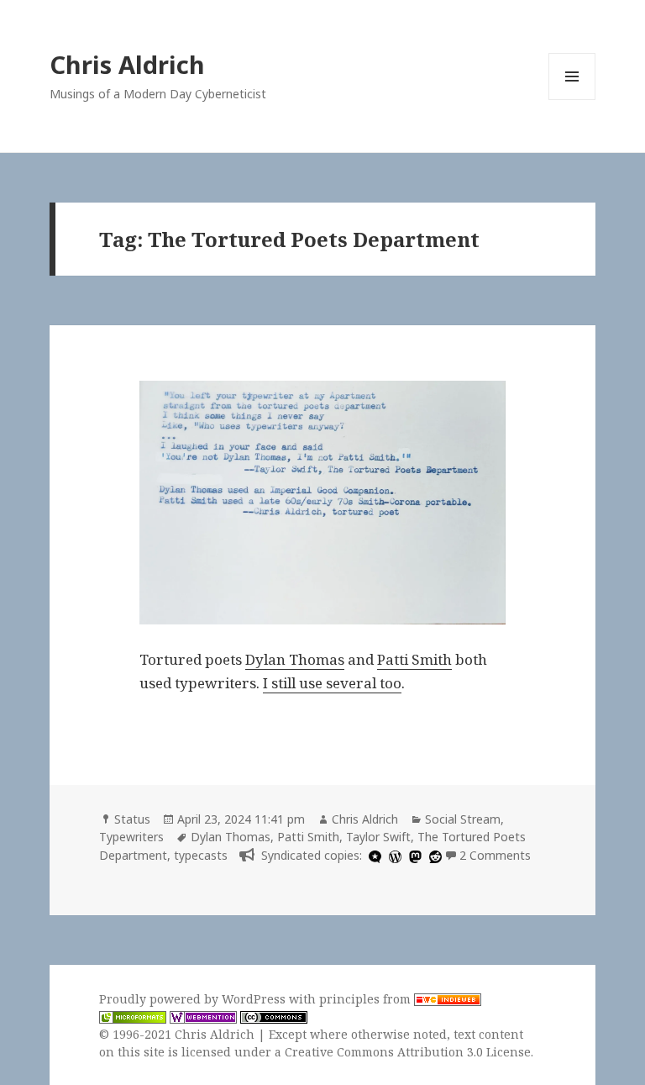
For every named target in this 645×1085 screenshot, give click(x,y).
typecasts (201, 855)
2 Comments (495, 855)
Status (132, 819)
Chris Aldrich (127, 64)
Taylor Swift (378, 837)
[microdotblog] (373, 855)
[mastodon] (413, 855)
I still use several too (332, 683)
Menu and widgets (572, 99)
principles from (366, 999)
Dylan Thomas (294, 659)
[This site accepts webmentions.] (203, 1017)
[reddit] (433, 855)
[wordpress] (393, 855)
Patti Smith (414, 659)
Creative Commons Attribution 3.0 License (408, 1052)
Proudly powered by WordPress (194, 999)
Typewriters (131, 837)
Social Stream (463, 819)
